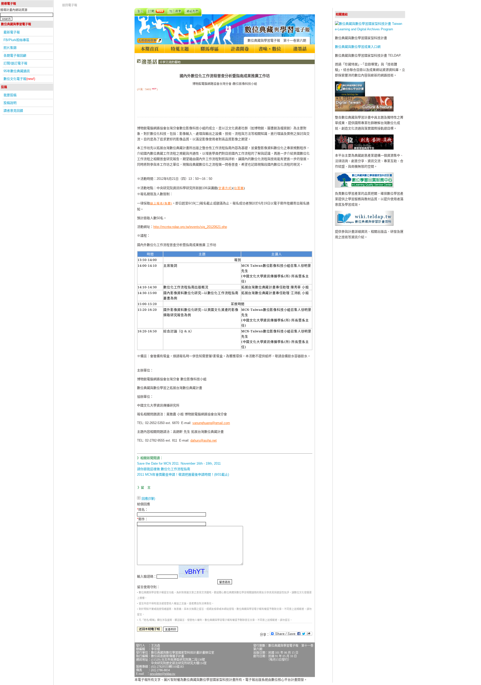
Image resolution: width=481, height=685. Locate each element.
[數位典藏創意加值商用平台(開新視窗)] (364, 148)
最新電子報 (12, 32)
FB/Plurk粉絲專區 (16, 40)
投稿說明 (10, 103)
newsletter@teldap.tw (162, 673)
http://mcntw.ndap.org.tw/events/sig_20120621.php (190, 227)
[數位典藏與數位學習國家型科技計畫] (370, 29)
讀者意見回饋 (13, 110)
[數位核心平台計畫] (350, 95)
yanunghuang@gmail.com (211, 423)
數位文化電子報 (19, 79)
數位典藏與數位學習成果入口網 (358, 47)
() (161, 203)
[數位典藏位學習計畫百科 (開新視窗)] (364, 224)
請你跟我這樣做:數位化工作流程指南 (163, 469)
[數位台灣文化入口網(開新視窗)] (364, 110)
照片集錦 (10, 48)
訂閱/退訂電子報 (15, 63)
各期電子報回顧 (15, 55)
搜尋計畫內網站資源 (13, 10)
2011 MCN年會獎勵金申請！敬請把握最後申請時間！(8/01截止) (183, 474)
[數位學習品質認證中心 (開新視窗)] (364, 186)
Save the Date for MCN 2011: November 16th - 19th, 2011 (179, 463)
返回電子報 (69, 5)
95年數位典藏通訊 (17, 71)
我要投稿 (10, 95)
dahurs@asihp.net (203, 440)
